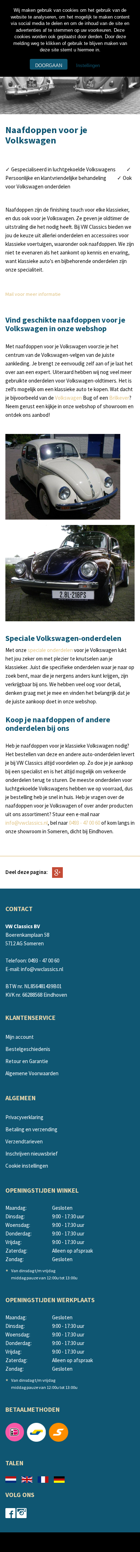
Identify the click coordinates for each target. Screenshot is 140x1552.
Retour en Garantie (26, 1061)
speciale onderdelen (50, 650)
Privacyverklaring (24, 1117)
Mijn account (19, 1036)
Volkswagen (69, 397)
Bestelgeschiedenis (27, 1049)
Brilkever (119, 397)
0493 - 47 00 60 (84, 822)
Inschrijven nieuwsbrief (31, 1153)
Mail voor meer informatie (33, 294)
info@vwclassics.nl (26, 822)
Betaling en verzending (31, 1129)
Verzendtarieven (24, 1141)
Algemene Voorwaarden (32, 1073)
